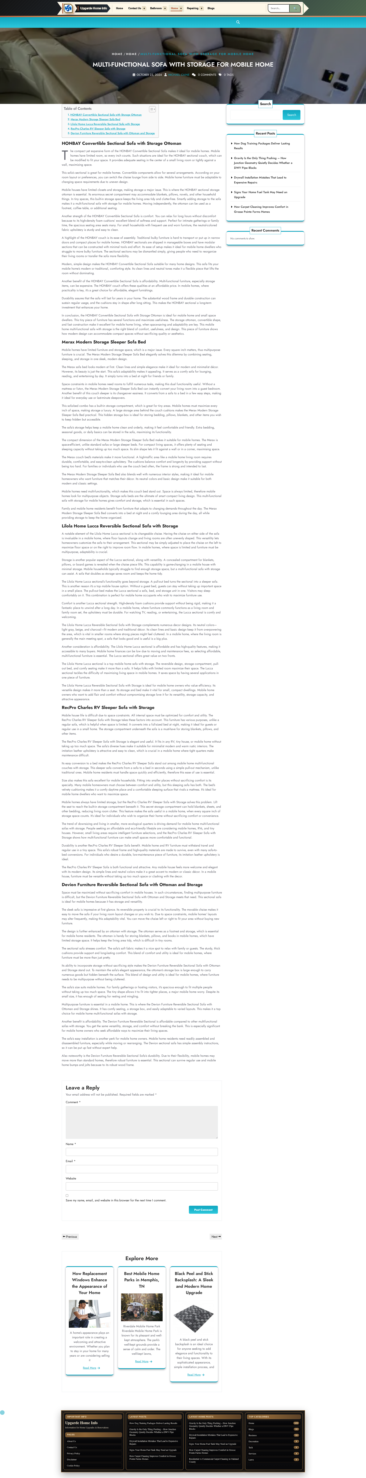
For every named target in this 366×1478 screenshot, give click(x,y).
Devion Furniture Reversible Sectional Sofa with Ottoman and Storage (113, 133)
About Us (71, 1441)
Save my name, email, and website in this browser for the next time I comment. (116, 1200)
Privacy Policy (73, 1453)
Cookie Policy (73, 1465)
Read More (89, 1368)
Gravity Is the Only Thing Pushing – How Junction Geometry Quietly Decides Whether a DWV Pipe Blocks (263, 163)
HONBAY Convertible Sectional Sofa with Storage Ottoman (106, 115)
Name (71, 1144)
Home (119, 8)
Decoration (253, 1441)
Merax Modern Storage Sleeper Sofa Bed (95, 119)
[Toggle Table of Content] (150, 109)
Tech (251, 1447)
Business (253, 1435)
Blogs (211, 8)
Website (71, 1178)
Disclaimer (72, 1459)
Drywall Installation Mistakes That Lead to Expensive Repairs (153, 1442)
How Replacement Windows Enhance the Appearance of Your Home (89, 1283)
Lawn (251, 1459)
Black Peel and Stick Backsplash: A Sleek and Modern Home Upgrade (194, 1283)
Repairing (192, 8)
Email (70, 1161)
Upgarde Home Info (93, 8)
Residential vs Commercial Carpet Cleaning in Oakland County (214, 1460)
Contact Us (134, 8)
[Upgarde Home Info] (68, 8)
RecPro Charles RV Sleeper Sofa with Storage (98, 129)
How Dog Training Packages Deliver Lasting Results (153, 1423)
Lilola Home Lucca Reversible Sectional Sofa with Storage (105, 124)
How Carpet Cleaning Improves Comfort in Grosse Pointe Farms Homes (152, 1457)
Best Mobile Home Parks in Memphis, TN (141, 1279)
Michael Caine (178, 75)
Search (265, 103)
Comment (73, 1102)
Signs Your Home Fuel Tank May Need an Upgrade (153, 1449)
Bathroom (156, 8)
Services (252, 1453)
